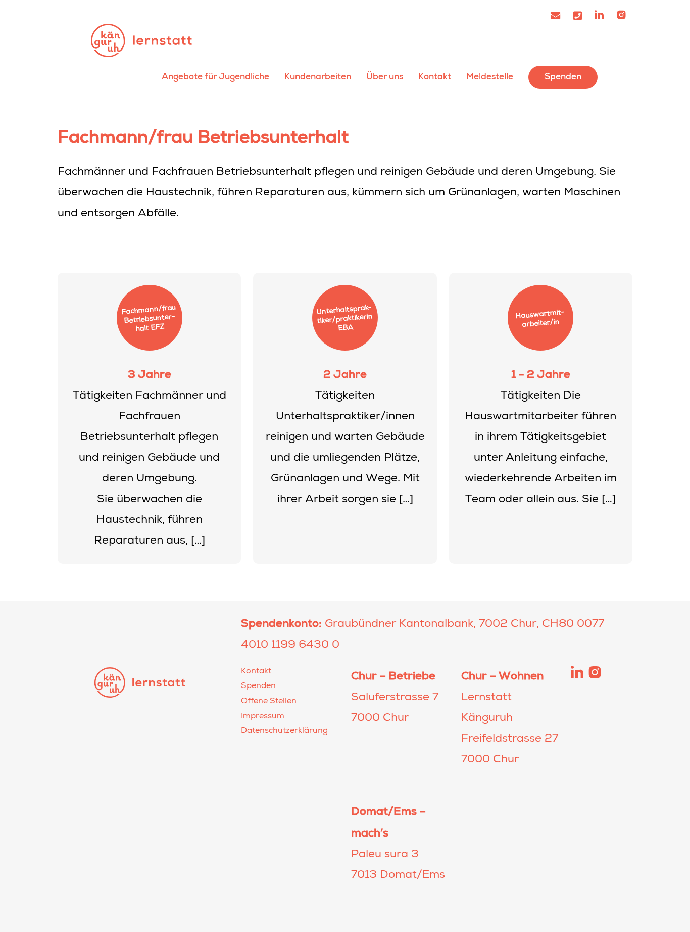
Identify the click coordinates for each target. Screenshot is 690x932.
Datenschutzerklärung (284, 731)
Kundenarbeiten (317, 76)
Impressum (262, 717)
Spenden (563, 76)
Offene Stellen (269, 702)
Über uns (384, 76)
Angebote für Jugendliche (215, 76)
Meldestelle (489, 76)
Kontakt (434, 76)
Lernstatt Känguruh (141, 40)
